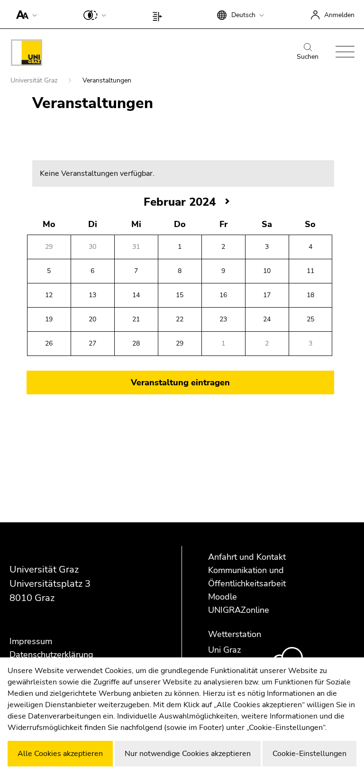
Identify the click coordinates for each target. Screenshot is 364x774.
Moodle (222, 596)
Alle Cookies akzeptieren (60, 753)
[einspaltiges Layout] (159, 14)
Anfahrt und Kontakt (247, 557)
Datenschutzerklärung (51, 654)
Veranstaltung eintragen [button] (180, 382)
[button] (24, 14)
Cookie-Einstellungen (309, 753)
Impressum (30, 641)
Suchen (307, 56)
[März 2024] (227, 202)
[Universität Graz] (26, 54)
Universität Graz (34, 80)
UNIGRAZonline (238, 610)
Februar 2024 (180, 201)
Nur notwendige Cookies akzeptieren (188, 753)
